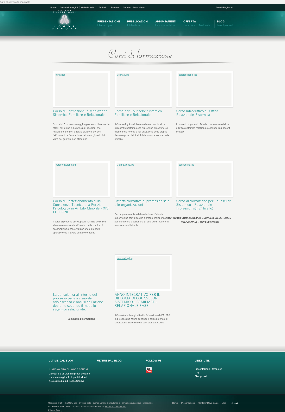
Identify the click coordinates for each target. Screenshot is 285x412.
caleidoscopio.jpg (188, 74)
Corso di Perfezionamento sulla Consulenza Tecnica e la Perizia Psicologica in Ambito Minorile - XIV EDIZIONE (81, 206)
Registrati (228, 7)
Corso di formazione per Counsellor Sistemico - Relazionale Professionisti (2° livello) (203, 204)
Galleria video (88, 7)
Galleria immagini (69, 7)
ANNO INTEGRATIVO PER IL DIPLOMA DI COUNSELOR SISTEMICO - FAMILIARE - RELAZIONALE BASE (137, 300)
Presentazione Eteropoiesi (209, 368)
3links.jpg (60, 74)
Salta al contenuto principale (15, 1)
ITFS (197, 372)
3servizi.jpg (123, 74)
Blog (224, 402)
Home (53, 7)
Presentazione (188, 402)
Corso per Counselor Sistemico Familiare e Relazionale (138, 113)
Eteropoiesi (201, 376)
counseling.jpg (186, 164)
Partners (115, 7)
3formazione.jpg (125, 164)
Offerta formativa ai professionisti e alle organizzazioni (142, 203)
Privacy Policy (55, 410)
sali (236, 403)
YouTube (149, 370)
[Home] (64, 20)
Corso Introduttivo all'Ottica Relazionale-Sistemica (197, 113)
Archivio (103, 7)
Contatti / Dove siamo (134, 7)
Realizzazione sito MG (115, 406)
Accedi (219, 7)
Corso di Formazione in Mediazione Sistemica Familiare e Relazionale (80, 113)
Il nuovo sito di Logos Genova (69, 369)
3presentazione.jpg (65, 164)
